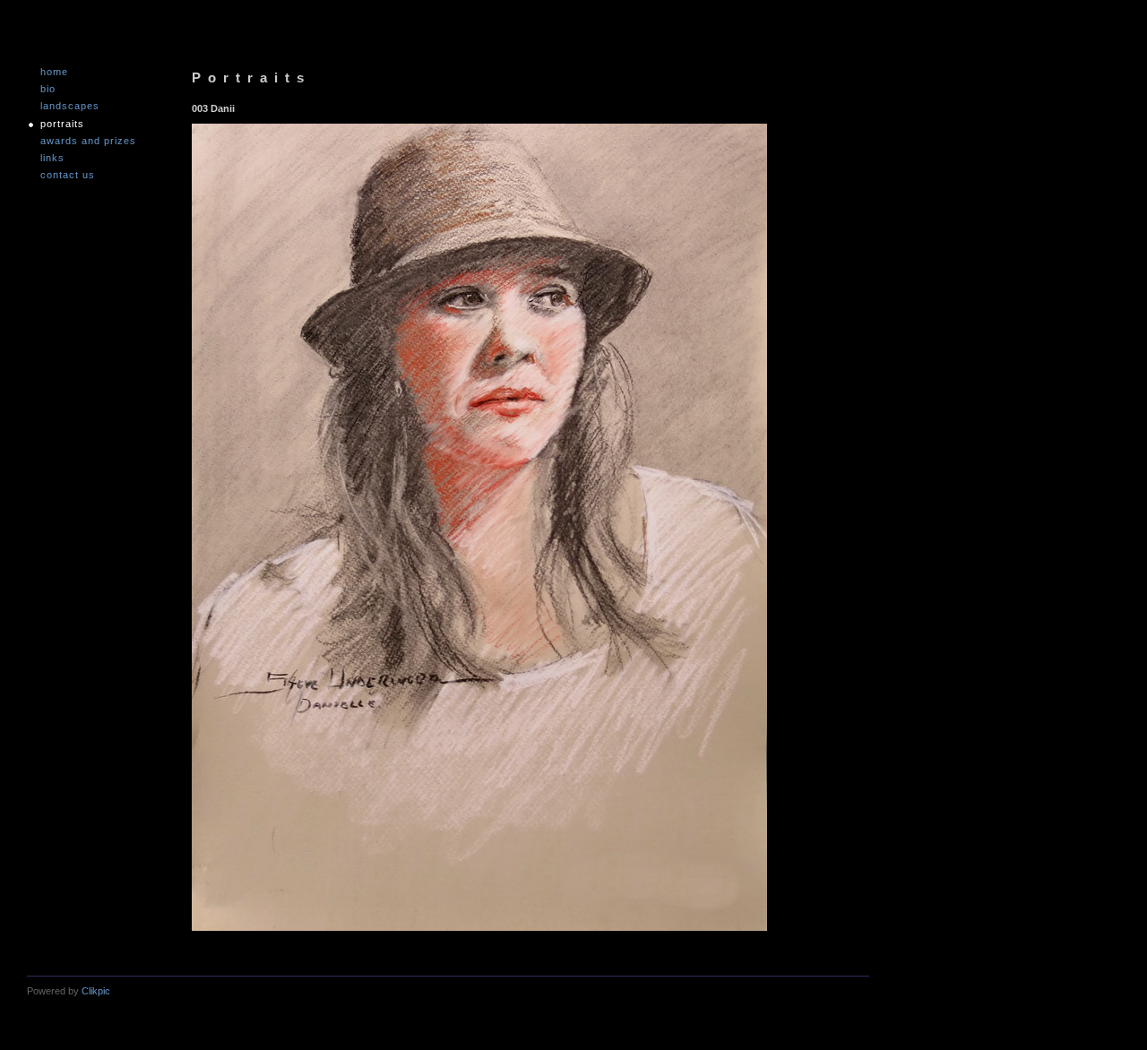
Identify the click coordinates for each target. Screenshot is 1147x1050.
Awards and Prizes (88, 141)
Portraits (62, 124)
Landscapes (69, 106)
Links (52, 158)
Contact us (67, 175)
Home (54, 72)
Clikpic (96, 990)
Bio (48, 89)
